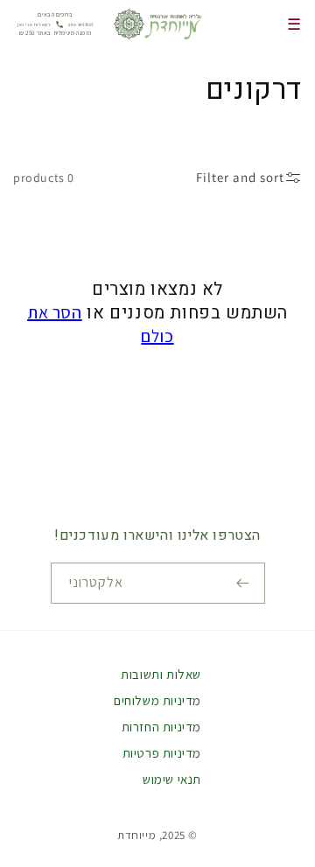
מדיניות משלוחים (157, 700)
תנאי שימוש (172, 779)
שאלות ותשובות (161, 674)
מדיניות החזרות (161, 726)
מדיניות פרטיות (161, 753)
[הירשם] (245, 583)
